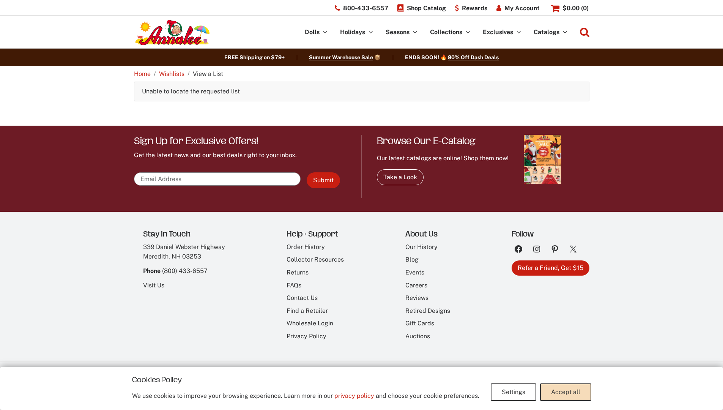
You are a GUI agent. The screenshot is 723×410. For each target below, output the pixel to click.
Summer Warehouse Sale (341, 57)
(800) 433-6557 (185, 270)
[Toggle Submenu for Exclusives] (519, 32)
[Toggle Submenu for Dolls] (325, 32)
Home (142, 73)
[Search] (584, 32)
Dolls (312, 32)
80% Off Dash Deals (473, 57)
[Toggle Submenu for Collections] (468, 32)
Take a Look (400, 177)
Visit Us (153, 285)
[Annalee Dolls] (172, 32)
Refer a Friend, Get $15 (550, 267)
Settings (513, 392)
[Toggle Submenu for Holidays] (370, 32)
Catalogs (546, 32)
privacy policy (354, 395)
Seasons (398, 32)
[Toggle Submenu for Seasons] (415, 32)
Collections (446, 32)
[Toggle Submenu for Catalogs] (565, 32)
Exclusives (498, 32)
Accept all (565, 392)
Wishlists (171, 73)
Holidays (352, 32)
